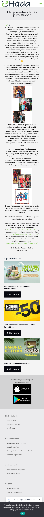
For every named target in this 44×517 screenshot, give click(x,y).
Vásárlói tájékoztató (15, 455)
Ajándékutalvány (13, 473)
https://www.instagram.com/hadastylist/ (22, 243)
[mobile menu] (41, 4)
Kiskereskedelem (14, 488)
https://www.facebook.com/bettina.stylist (22, 230)
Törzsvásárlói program (16, 470)
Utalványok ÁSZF (13, 447)
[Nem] (41, 509)
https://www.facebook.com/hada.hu (24, 234)
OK (22, 513)
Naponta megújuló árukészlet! (17, 363)
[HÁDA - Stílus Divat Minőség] (16, 4)
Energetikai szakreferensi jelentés (20, 451)
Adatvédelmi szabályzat (16, 443)
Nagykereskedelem (14, 492)
